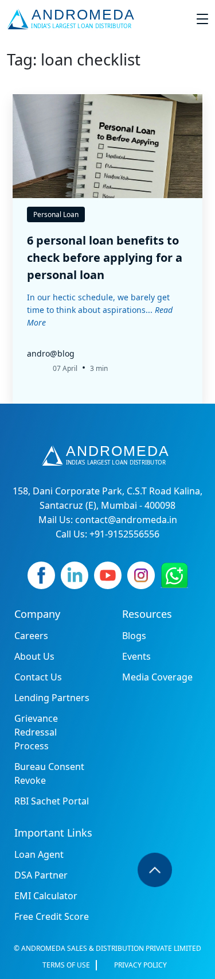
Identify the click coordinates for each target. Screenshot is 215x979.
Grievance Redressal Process (36, 732)
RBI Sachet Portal (51, 801)
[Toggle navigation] (202, 19)
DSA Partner (41, 875)
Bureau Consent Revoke (49, 773)
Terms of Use (66, 965)
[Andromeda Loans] (73, 19)
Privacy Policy (140, 965)
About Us (34, 656)
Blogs (134, 635)
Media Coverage (157, 677)
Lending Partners (51, 697)
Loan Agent (39, 854)
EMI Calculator (45, 895)
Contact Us (38, 677)
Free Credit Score (51, 916)
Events (136, 656)
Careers (31, 635)
